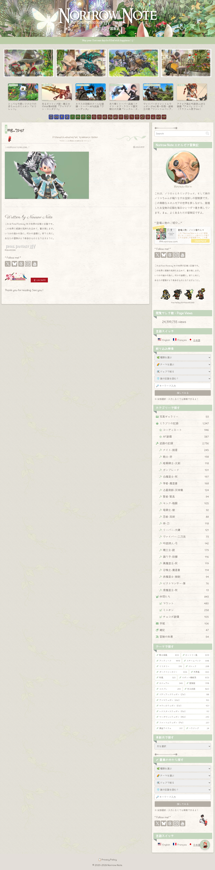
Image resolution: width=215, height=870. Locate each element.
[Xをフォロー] (8, 264)
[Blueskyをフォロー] (14, 264)
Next (211, 98)
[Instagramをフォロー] (28, 264)
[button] (207, 133)
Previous (4, 98)
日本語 (196, 340)
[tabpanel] (23, 97)
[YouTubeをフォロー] (34, 264)
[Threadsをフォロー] (21, 264)
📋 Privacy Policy (107, 859)
